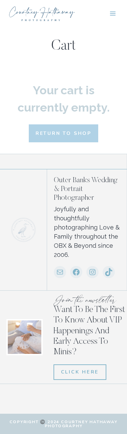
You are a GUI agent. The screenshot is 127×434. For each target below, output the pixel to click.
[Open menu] (112, 13)
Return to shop (63, 133)
